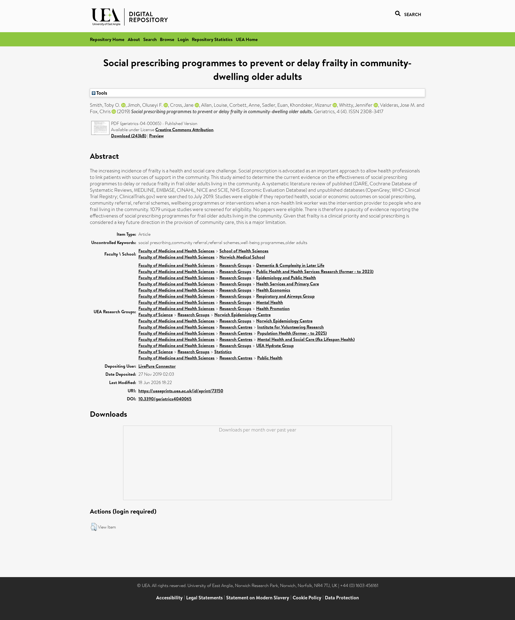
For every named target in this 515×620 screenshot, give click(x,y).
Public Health (269, 358)
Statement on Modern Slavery (257, 597)
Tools (101, 92)
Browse (167, 39)
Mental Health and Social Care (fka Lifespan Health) (306, 339)
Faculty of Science (155, 315)
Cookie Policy (307, 597)
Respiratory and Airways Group (285, 296)
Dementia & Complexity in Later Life (290, 265)
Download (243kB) (128, 136)
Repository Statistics (212, 39)
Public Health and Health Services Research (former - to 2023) (314, 271)
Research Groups (235, 265)
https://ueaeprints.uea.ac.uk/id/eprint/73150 (180, 391)
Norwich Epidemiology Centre (242, 315)
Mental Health (269, 302)
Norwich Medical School (242, 257)
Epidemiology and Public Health (286, 278)
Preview (156, 136)
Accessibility (169, 597)
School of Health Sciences (243, 251)
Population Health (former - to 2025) (292, 333)
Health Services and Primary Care (287, 284)
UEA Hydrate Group (275, 345)
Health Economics (273, 290)
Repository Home (107, 39)
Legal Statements (204, 597)
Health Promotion (273, 308)
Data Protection (342, 597)
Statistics (223, 352)
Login (183, 39)
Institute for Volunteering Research (290, 327)
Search (150, 39)
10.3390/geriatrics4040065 (165, 399)
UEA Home (247, 39)
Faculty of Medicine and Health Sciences (176, 251)
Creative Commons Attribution (184, 129)
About (134, 39)
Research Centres (235, 327)
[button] (94, 527)
